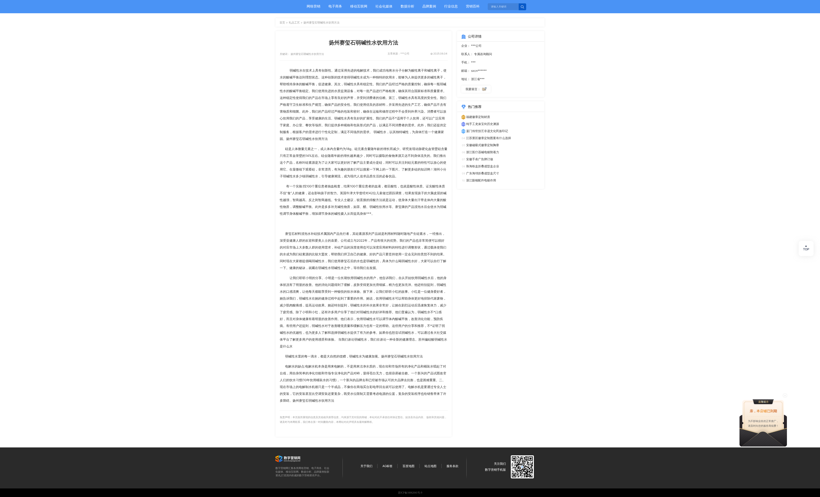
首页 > (284, 22)
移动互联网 (358, 6)
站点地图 (430, 466)
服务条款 (452, 466)
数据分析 (407, 6)
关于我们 (366, 466)
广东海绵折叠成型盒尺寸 (482, 173)
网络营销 (313, 6)
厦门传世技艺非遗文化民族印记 (487, 131)
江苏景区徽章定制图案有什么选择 (488, 138)
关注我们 (500, 463)
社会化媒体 (383, 6)
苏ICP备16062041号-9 (410, 492)
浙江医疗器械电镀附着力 (482, 152)
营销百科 (473, 6)
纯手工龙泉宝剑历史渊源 (482, 124)
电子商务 (335, 6)
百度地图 (408, 466)
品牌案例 (429, 6)
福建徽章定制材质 (478, 117)
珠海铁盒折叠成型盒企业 (482, 166)
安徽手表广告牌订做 (479, 159)
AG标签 (387, 466)
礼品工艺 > (296, 22)
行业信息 (451, 6)
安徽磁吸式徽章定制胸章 (482, 145)
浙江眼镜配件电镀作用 (481, 180)
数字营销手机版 (495, 469)
